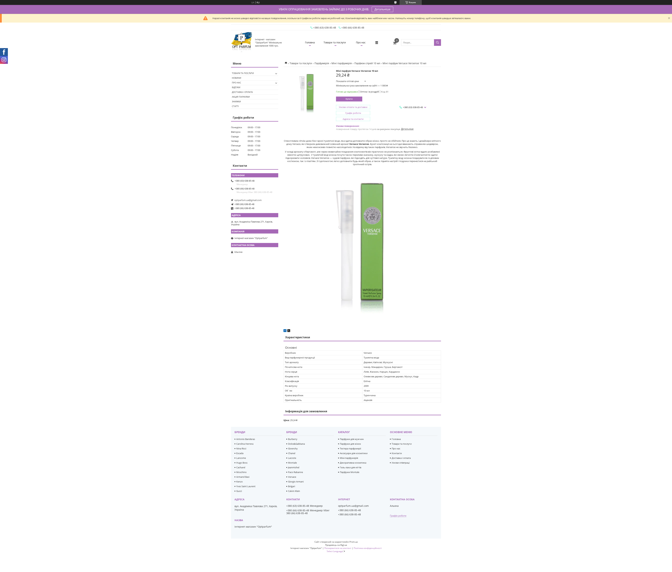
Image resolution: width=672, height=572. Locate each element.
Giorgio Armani (296, 481)
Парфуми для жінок (350, 443)
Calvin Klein (294, 491)
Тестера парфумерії (350, 448)
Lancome (241, 458)
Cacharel (240, 467)
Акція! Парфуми (241, 96)
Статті (235, 106)
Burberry (292, 439)
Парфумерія (321, 63)
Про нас (361, 42)
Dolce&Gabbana (296, 443)
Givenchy (293, 448)
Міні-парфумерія (349, 458)
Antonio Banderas (245, 439)
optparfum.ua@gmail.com (248, 200)
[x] (288, 331)
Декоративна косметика (353, 462)
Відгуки (236, 87)
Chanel (291, 453)
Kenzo (239, 481)
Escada (239, 453)
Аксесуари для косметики (354, 453)
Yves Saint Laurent (245, 486)
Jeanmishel (293, 467)
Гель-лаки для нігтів (350, 467)
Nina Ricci (241, 448)
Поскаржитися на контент (337, 548)
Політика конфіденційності (368, 548)
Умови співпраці (401, 462)
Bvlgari (291, 486)
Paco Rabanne (295, 472)
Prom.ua (353, 541)
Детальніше (382, 9)
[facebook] (285, 331)
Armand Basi (242, 476)
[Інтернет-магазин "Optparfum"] (241, 42)
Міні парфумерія (341, 63)
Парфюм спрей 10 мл (367, 63)
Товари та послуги (335, 42)
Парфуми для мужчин (352, 439)
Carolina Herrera (244, 443)
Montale (292, 462)
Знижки (236, 101)
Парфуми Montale (349, 472)
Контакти (397, 453)
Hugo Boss (241, 462)
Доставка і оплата (242, 92)
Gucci (239, 491)
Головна (310, 42)
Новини (236, 77)
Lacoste (292, 458)
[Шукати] (437, 42)
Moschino (241, 472)
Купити (349, 99)
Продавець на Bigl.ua (336, 544)
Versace (292, 476)
